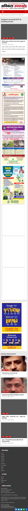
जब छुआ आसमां (3, 480)
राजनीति (13, 38)
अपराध (2, 462)
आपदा (3, 436)
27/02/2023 (4, 44)
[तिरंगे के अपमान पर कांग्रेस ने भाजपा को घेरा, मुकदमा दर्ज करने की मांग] (14, 32)
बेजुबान (2, 478)
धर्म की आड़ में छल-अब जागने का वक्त (9, 373)
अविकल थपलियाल (11, 44)
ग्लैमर (2, 469)
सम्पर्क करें (2, 470)
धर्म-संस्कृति (3, 463)
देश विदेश (2, 456)
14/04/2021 (4, 419)
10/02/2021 (4, 443)
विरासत (2, 482)
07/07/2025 (4, 396)
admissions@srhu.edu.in (19, 90)
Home (2, 453)
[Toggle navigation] (2, 11)
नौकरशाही (2, 460)
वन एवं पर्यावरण (3, 465)
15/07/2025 (4, 374)
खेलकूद (2, 467)
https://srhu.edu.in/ (14, 88)
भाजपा (10, 38)
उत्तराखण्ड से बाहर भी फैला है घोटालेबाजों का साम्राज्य (13, 395)
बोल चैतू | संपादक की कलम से (9, 354)
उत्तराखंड (3, 38)
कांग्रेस (7, 38)
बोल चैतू (7, 391)
